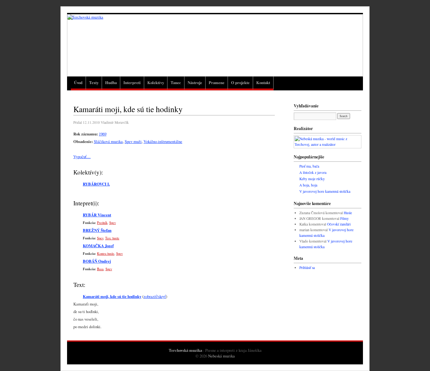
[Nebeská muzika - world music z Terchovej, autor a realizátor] (327, 144)
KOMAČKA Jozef (98, 245)
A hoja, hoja (308, 185)
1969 (102, 134)
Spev (112, 222)
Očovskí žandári (339, 224)
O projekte (240, 82)
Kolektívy (155, 82)
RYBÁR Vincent (97, 215)
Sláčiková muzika (108, 141)
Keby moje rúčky (312, 178)
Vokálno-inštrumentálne (163, 141)
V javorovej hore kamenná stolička (324, 191)
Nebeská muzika (221, 356)
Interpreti (132, 82)
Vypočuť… (82, 156)
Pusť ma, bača (309, 166)
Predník (102, 222)
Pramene (216, 82)
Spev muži (133, 141)
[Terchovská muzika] (215, 45)
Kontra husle (105, 253)
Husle (348, 212)
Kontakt (263, 82)
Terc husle (112, 238)
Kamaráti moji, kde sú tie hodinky (112, 296)
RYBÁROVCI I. (96, 184)
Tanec (176, 82)
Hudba (111, 82)
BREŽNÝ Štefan (97, 230)
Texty (94, 82)
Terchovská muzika (185, 350)
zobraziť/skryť (155, 296)
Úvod (78, 82)
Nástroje (195, 82)
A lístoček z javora (312, 172)
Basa (100, 269)
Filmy (344, 218)
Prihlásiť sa (307, 267)
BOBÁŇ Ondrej (97, 261)
